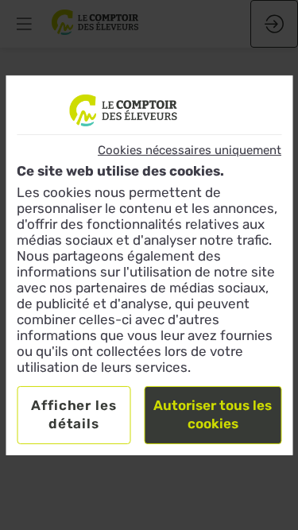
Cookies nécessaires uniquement (189, 149)
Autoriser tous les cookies (212, 414)
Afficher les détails (73, 414)
